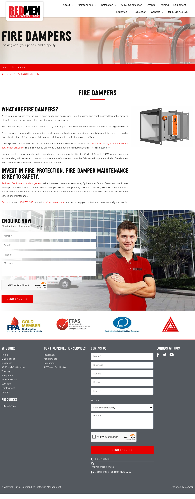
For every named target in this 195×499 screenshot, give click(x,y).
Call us (5, 202)
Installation (107, 5)
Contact (155, 12)
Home (5, 67)
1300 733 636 (26, 202)
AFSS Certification (131, 5)
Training (164, 5)
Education (140, 12)
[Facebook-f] (158, 355)
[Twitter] (165, 355)
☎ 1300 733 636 (178, 12)
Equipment (179, 5)
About (66, 5)
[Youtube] (171, 355)
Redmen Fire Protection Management (22, 183)
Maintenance (85, 5)
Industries (121, 12)
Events (151, 5)
